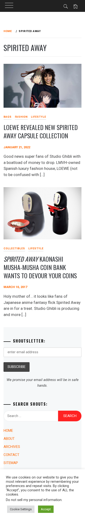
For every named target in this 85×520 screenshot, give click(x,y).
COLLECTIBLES (14, 248)
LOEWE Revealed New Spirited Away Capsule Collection (41, 131)
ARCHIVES (12, 447)
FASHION (21, 116)
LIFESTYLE (38, 116)
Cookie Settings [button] (21, 509)
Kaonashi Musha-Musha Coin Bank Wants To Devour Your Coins (40, 267)
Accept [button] (46, 509)
